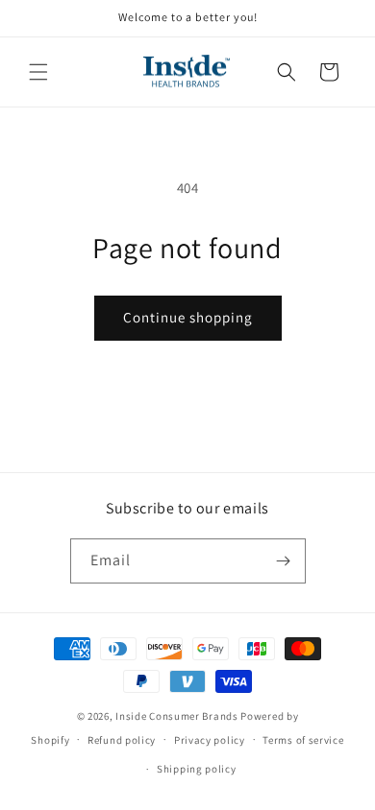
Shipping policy (197, 768)
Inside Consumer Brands (176, 716)
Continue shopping (188, 317)
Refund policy (122, 740)
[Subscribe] (283, 561)
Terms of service (302, 740)
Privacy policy (209, 740)
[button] (38, 72)
